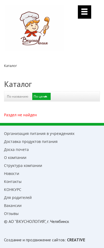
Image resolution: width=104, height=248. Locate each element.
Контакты (13, 181)
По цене (40, 96)
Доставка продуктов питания (31, 141)
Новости (11, 173)
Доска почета (16, 149)
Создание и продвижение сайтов (34, 239)
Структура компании (23, 165)
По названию (17, 96)
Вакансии (13, 205)
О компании (15, 157)
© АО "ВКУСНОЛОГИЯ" (24, 221)
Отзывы (11, 213)
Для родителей (18, 197)
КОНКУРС (12, 189)
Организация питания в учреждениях (39, 133)
